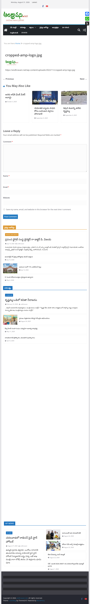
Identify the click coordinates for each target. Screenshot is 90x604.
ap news (9, 533)
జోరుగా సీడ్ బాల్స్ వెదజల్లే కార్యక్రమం (73, 544)
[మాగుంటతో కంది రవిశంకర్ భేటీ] (53, 534)
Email (6, 187)
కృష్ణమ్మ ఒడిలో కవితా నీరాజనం (21, 300)
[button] (35, 27)
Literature (9, 295)
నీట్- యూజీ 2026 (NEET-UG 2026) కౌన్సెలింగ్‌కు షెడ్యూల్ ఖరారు (66, 565)
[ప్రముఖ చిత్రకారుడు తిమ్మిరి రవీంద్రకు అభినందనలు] (10, 320)
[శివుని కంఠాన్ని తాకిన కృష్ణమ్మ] (74, 92)
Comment (8, 141)
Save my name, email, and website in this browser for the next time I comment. (38, 209)
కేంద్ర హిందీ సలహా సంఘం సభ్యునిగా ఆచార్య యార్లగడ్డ (21, 328)
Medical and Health (12, 234)
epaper (24, 33)
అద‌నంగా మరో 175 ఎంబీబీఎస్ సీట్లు (30, 267)
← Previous (8, 79)
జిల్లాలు (31, 27)
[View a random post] (84, 30)
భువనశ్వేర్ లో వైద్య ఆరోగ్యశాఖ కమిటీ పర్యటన (19, 257)
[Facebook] (87, 13)
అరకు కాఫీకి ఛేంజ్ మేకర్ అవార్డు (15, 96)
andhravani (20, 244)
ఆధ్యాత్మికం (55, 27)
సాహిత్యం (23, 27)
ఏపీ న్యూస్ (13, 27)
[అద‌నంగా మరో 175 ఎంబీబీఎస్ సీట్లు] (10, 268)
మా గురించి (65, 27)
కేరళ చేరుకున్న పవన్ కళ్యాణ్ (56, 554)
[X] (87, 23)
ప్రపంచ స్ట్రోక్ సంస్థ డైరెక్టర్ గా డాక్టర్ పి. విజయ (28, 239)
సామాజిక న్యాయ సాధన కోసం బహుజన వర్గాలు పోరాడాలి (44, 111)
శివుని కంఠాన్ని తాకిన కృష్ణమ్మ (72, 109)
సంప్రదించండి (14, 33)
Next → (83, 79)
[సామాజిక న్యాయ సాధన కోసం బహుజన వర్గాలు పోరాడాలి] (45, 92)
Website (6, 198)
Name (6, 176)
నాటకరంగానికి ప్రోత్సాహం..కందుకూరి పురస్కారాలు (20, 338)
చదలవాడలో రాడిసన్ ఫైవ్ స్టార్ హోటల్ (21, 539)
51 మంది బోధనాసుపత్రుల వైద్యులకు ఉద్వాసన (19, 277)
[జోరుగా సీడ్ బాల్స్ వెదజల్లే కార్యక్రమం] (53, 546)
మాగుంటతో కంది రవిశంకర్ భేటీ (71, 533)
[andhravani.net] (5, 30)
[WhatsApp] (87, 18)
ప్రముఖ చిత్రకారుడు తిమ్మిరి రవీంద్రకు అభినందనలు (34, 318)
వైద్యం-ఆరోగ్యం (44, 27)
